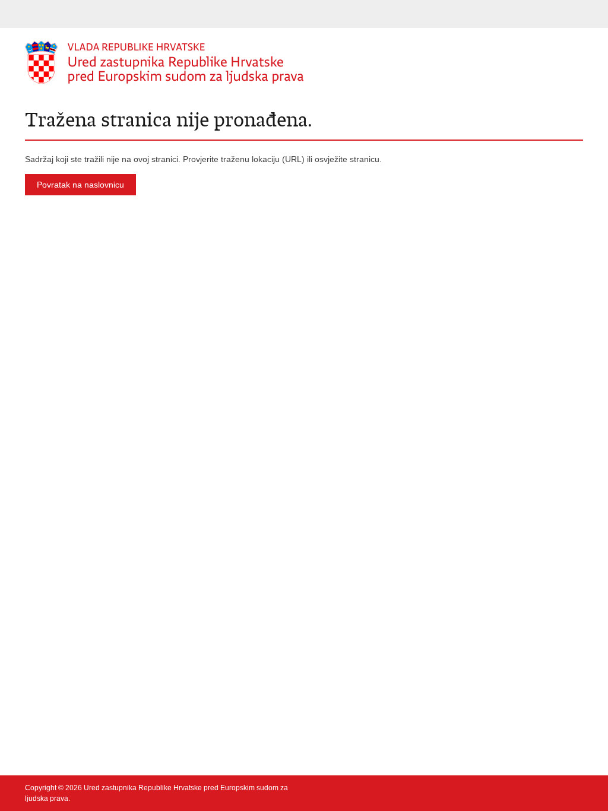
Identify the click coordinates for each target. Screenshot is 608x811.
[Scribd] (539, 788)
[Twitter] (482, 788)
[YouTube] (501, 788)
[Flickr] (520, 788)
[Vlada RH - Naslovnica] (164, 62)
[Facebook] (463, 788)
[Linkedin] (577, 788)
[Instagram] (558, 788)
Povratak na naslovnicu (80, 184)
